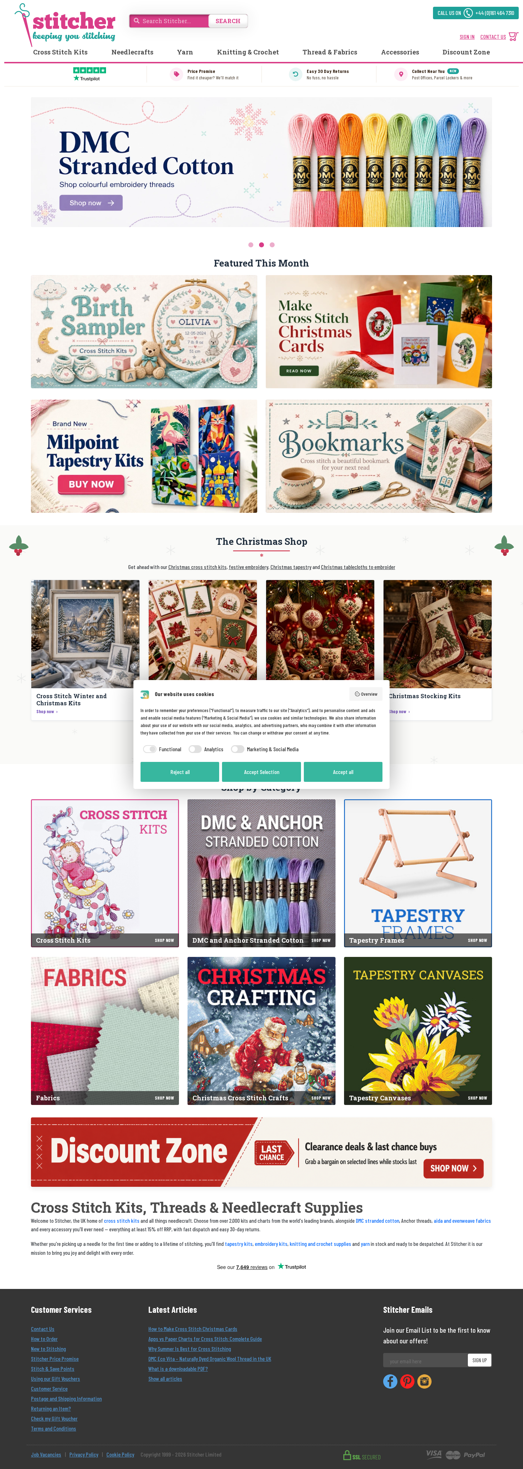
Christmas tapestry (290, 566)
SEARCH (228, 21)
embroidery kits (271, 1243)
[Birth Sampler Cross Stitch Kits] (144, 331)
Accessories (400, 52)
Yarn (185, 52)
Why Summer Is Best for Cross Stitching (189, 1348)
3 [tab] (272, 244)
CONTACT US (493, 36)
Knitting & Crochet (248, 52)
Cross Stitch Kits (60, 52)
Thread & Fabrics (329, 52)
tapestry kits (239, 1243)
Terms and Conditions (53, 1428)
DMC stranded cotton (377, 1220)
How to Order (44, 1338)
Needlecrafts (132, 52)
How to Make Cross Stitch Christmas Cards (192, 1328)
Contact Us (42, 1328)
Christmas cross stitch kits (197, 566)
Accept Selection (261, 771)
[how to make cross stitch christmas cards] (379, 331)
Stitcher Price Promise (55, 1358)
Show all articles (165, 1378)
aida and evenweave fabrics (462, 1220)
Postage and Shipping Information (66, 1398)
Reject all (180, 771)
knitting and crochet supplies (320, 1243)
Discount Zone (466, 52)
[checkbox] (161, 749)
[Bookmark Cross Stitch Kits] (379, 456)
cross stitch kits (121, 1220)
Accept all (343, 771)
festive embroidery (248, 566)
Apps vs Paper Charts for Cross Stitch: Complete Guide (205, 1338)
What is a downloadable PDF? (178, 1368)
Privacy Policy (83, 1454)
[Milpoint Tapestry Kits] (144, 456)
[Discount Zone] (261, 1151)
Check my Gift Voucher (54, 1418)
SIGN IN (467, 36)
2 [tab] (261, 244)
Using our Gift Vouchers (55, 1378)
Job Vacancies (46, 1454)
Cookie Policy (120, 1454)
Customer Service (49, 1388)
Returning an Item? (51, 1408)
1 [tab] (250, 244)
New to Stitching (48, 1348)
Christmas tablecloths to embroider (358, 566)
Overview (369, 694)
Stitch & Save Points (52, 1368)
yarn (365, 1243)
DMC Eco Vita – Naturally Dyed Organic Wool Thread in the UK (209, 1358)
